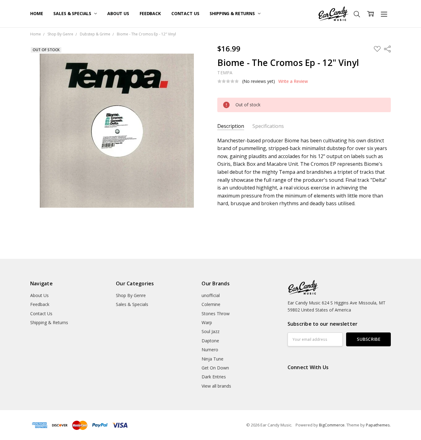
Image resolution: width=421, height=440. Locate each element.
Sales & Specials (72, 13)
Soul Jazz (210, 331)
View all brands (216, 386)
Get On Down (215, 368)
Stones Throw (216, 313)
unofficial (211, 295)
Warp (207, 322)
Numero (210, 349)
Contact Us (185, 13)
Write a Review (293, 81)
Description (230, 126)
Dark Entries (214, 377)
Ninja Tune (212, 359)
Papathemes (378, 425)
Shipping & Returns (233, 13)
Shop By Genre (131, 295)
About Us (118, 13)
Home (36, 13)
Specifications (268, 126)
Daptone (210, 341)
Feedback (150, 13)
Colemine (211, 304)
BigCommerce (332, 425)
